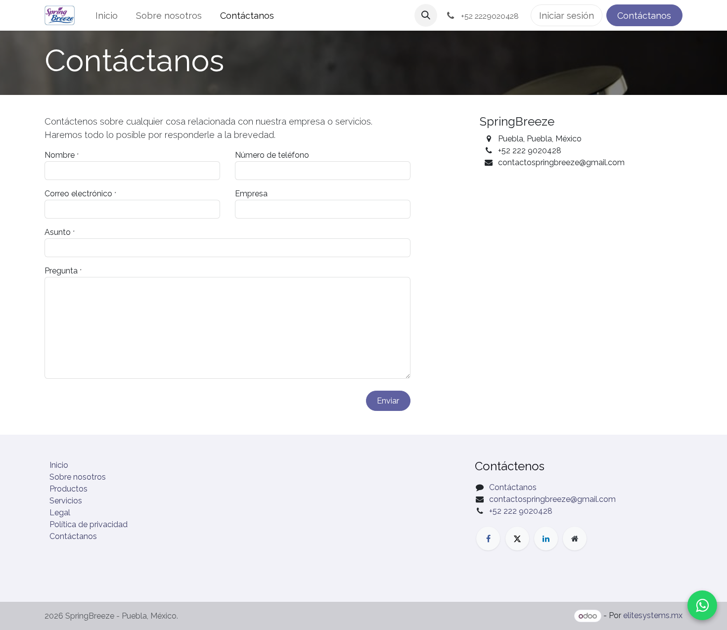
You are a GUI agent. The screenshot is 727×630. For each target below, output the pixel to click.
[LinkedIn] (546, 538)
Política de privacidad (88, 524)
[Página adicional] (575, 538)
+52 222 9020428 (520, 511)
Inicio (58, 465)
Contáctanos (644, 15)
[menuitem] (107, 15)
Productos (68, 489)
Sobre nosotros (77, 477)
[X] (517, 538)
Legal (59, 512)
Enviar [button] (388, 400)
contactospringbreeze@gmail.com (552, 499)
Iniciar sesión (566, 15)
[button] (425, 15)
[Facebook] (488, 538)
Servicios (65, 500)
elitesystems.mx (652, 616)
